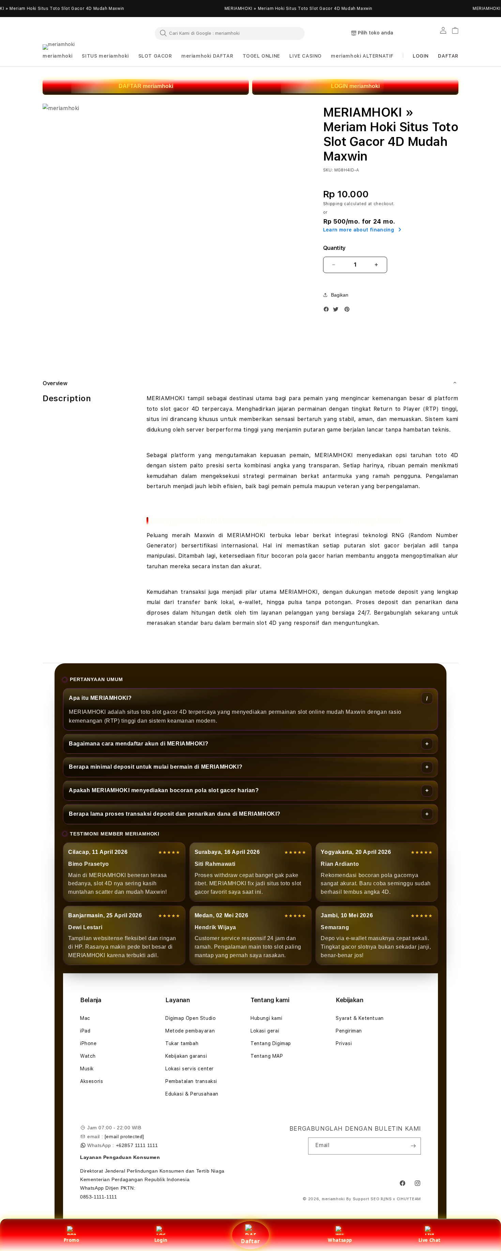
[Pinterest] (348, 311)
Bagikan (339, 295)
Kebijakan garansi (186, 1056)
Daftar (250, 1241)
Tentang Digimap (270, 1043)
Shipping (333, 203)
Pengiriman (349, 1031)
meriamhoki (333, 1199)
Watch (88, 1056)
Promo (71, 1240)
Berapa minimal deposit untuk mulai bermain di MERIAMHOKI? (155, 767)
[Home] (73, 33)
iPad (85, 1031)
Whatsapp (340, 1240)
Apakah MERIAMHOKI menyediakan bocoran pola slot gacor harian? (164, 790)
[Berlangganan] (413, 1146)
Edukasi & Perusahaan (191, 1094)
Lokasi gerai (264, 1031)
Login (161, 1240)
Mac (85, 1018)
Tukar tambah (181, 1043)
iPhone (88, 1043)
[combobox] (230, 33)
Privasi (344, 1043)
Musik (87, 1068)
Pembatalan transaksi (191, 1081)
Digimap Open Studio (190, 1018)
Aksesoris (91, 1081)
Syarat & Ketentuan (360, 1018)
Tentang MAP (266, 1056)
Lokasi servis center (189, 1068)
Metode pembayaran (190, 1031)
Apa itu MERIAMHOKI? (100, 698)
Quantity (334, 248)
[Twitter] (337, 311)
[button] (58, 56)
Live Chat (430, 1240)
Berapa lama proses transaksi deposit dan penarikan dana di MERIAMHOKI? (174, 814)
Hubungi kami (266, 1018)
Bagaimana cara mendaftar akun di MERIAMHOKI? (138, 744)
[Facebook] (328, 311)
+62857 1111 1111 (137, 1145)
